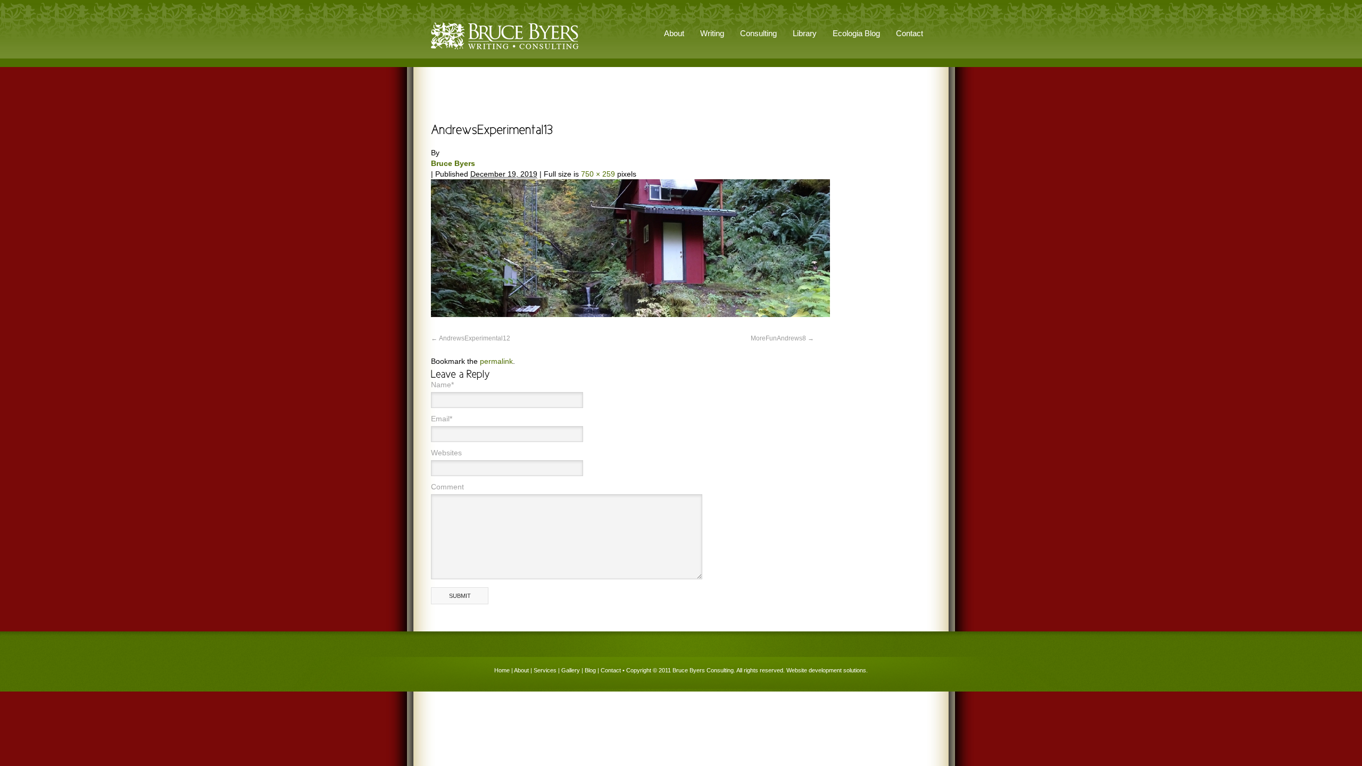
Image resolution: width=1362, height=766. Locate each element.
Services (545, 670)
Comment (447, 486)
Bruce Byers (453, 163)
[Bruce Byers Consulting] (505, 50)
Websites (446, 452)
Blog (590, 670)
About (521, 670)
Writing (712, 33)
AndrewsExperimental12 (474, 338)
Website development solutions (826, 670)
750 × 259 (598, 174)
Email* (441, 418)
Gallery (570, 670)
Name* (442, 384)
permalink (496, 361)
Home (502, 670)
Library (805, 33)
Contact (909, 33)
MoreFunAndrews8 (778, 338)
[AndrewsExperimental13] (630, 314)
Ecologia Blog (856, 33)
